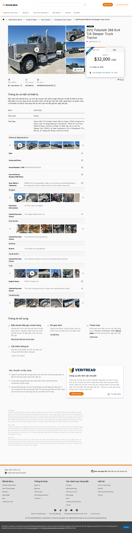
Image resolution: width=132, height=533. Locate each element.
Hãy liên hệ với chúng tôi (117, 471)
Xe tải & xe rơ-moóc (71, 492)
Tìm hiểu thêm (116, 394)
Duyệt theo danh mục (10, 12)
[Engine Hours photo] (82, 281)
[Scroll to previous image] (10, 145)
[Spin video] (82, 153)
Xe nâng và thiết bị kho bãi (73, 502)
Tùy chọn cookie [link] (95, 514)
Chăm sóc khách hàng (104, 485)
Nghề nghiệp (5, 495)
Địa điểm (77, 12)
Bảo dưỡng (56, 12)
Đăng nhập (107, 4)
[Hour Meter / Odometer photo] (82, 183)
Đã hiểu (126, 527)
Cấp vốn (68, 12)
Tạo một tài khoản (122, 4)
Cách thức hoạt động (40, 12)
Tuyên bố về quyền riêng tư (38, 514)
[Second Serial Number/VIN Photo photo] (82, 174)
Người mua (37, 485)
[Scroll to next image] (83, 145)
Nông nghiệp (69, 495)
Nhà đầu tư (5, 492)
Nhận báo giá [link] (76, 394)
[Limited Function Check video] (82, 214)
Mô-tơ (67, 498)
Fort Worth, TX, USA (109, 72)
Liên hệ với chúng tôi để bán (105, 492)
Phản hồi (100, 495)
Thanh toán (93, 337)
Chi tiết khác (54, 335)
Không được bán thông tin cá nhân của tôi (75, 514)
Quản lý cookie (33, 528)
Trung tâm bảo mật (7, 502)
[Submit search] (85, 4)
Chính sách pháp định (55, 514)
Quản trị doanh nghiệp (8, 488)
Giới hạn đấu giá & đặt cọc (41, 495)
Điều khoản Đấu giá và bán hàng (22, 339)
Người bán (37, 488)
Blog (3, 498)
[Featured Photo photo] (82, 160)
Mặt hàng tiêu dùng (71, 488)
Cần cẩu (68, 505)
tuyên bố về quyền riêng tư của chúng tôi (53, 528)
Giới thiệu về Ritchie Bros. (9, 485)
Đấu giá (25, 12)
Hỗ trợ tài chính (38, 492)
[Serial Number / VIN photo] (82, 167)
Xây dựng (68, 485)
